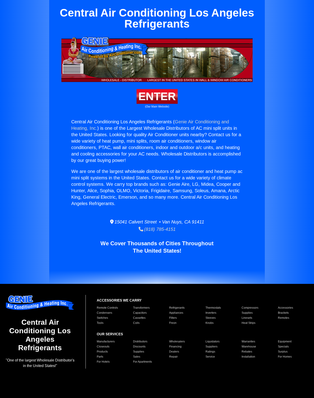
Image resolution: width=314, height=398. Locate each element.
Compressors (250, 307)
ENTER (157, 96)
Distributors (140, 341)
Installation (248, 356)
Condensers (104, 312)
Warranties (248, 341)
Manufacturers (106, 341)
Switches (102, 317)
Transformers (141, 307)
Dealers (174, 351)
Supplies (247, 312)
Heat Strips (248, 323)
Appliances (176, 312)
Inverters (211, 312)
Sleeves (211, 317)
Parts (100, 356)
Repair (173, 356)
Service (210, 356)
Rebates (247, 351)
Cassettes (139, 317)
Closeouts (103, 346)
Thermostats (213, 307)
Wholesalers (177, 341)
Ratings (210, 351)
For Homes (285, 356)
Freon (173, 323)
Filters (173, 317)
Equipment (284, 341)
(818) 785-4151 (159, 229)
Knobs (210, 323)
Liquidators (213, 341)
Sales (136, 356)
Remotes (283, 317)
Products (102, 351)
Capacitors (140, 312)
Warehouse (249, 346)
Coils (136, 323)
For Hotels (103, 361)
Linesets (247, 317)
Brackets (283, 312)
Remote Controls (107, 307)
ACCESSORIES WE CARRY (119, 300)
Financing (175, 346)
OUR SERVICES (110, 334)
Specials (283, 346)
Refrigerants (177, 307)
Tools (100, 323)
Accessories (285, 307)
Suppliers (211, 346)
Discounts (139, 346)
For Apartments (142, 361)
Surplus (283, 351)
